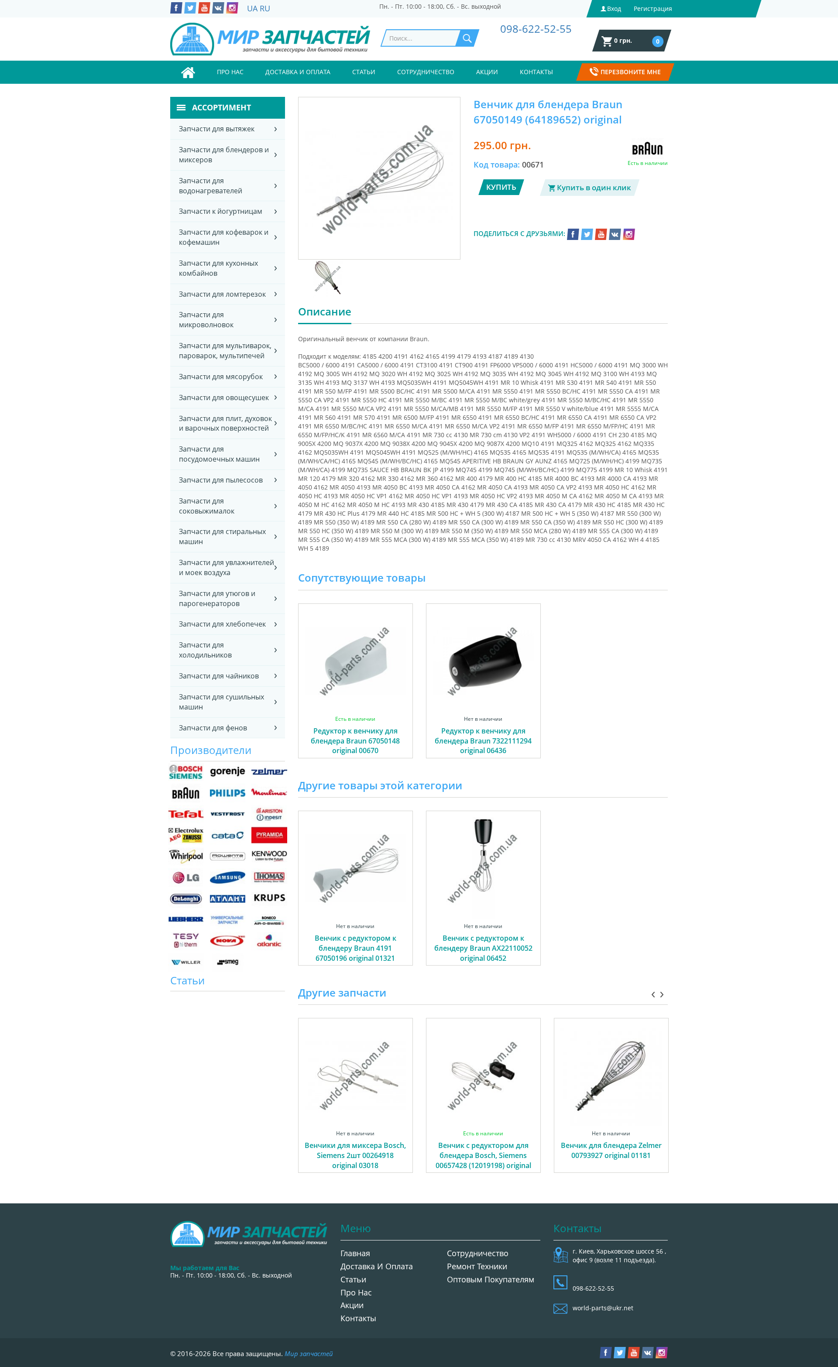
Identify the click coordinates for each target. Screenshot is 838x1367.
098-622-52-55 (536, 28)
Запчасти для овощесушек (224, 397)
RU (265, 8)
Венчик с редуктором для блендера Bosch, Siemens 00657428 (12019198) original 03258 (483, 1160)
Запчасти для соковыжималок (206, 506)
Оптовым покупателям (490, 1279)
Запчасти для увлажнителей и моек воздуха (226, 567)
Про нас (230, 72)
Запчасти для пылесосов (221, 480)
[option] (355, 690)
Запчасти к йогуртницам (220, 211)
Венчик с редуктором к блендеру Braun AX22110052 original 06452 (483, 948)
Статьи (363, 72)
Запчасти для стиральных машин (222, 536)
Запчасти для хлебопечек (222, 624)
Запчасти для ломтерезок (222, 294)
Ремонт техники (477, 1266)
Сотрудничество (425, 72)
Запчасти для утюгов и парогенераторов (217, 598)
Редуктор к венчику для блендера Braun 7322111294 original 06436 (483, 741)
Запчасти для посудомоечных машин (219, 454)
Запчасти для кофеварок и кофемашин (223, 237)
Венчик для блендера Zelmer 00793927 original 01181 (611, 1150)
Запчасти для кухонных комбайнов (218, 268)
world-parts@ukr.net (603, 1308)
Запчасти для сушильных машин (221, 702)
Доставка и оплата (297, 72)
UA (252, 8)
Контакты (536, 72)
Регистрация (653, 8)
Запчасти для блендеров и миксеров (224, 154)
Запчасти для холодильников (205, 650)
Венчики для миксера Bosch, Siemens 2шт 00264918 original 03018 (355, 1155)
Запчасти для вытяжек (216, 129)
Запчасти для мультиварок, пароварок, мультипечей (225, 350)
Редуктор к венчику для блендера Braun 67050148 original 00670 (355, 741)
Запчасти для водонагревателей (210, 185)
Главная (355, 1253)
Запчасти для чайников (219, 676)
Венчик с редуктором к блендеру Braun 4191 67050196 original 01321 (355, 948)
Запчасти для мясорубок (221, 376)
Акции (487, 72)
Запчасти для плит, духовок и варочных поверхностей (225, 423)
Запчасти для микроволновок (206, 319)
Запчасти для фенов (213, 728)
